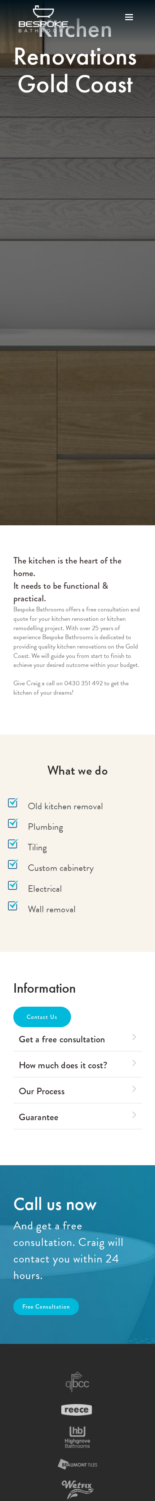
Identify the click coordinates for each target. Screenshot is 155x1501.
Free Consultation (46, 1306)
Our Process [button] (42, 1091)
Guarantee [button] (39, 1117)
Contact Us (42, 1017)
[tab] (77, 1039)
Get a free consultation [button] (62, 1039)
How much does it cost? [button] (63, 1065)
